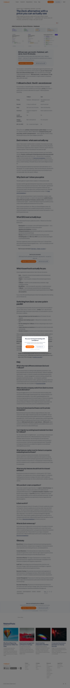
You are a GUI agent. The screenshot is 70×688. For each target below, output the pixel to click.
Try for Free (29, 346)
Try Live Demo (39, 346)
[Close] (46, 337)
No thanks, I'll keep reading (35, 349)
